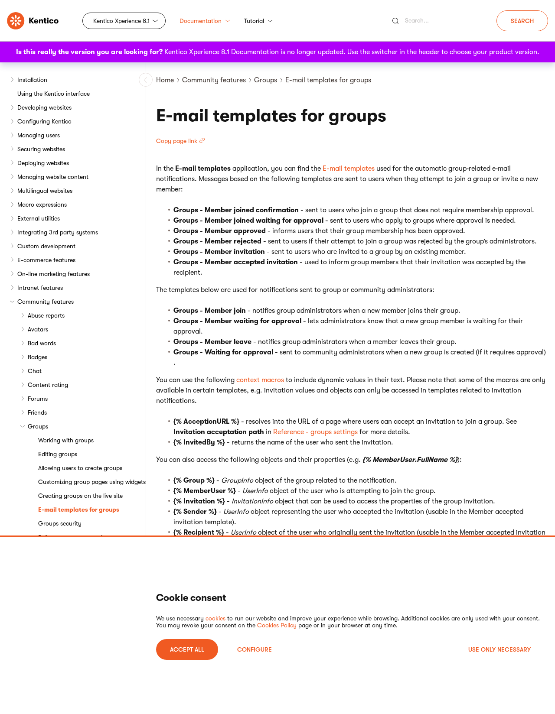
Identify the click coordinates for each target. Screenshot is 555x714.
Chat (35, 370)
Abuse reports (46, 315)
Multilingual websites (44, 190)
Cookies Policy (277, 625)
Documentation (201, 20)
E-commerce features (46, 259)
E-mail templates (349, 168)
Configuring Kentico (44, 121)
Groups (38, 426)
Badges (37, 357)
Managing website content (52, 176)
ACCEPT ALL (187, 649)
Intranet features (40, 287)
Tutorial (254, 20)
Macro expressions (42, 204)
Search (522, 20)
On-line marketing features (53, 273)
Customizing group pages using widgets (92, 481)
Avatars (38, 329)
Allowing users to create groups (80, 467)
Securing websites (41, 149)
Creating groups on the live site (80, 495)
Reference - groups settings (315, 432)
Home (165, 80)
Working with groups (66, 440)
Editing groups (57, 454)
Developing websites (44, 107)
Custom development (46, 246)
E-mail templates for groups (78, 509)
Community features (45, 301)
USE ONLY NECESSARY (499, 649)
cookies (215, 618)
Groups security (60, 523)
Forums (38, 398)
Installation (32, 79)
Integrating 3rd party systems (57, 232)
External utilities (38, 218)
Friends (37, 412)
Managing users (38, 135)
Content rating (48, 384)
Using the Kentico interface (53, 93)
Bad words (42, 343)
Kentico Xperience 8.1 (121, 20)
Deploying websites (43, 162)
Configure (254, 649)
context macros (260, 380)
